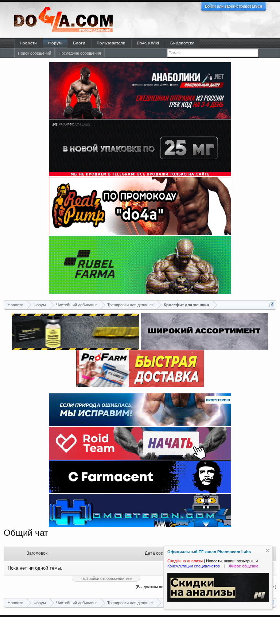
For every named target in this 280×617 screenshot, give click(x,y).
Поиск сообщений (34, 53)
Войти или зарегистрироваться (233, 6)
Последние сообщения (80, 53)
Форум (55, 43)
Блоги (79, 43)
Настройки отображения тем (105, 578)
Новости (28, 43)
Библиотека (182, 43)
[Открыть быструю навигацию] (271, 304)
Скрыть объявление (268, 550)
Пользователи (111, 43)
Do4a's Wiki (148, 43)
